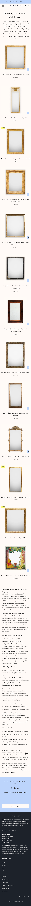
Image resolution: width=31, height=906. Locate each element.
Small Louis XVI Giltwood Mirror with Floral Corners (15, 76)
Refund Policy (5, 882)
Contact (4, 865)
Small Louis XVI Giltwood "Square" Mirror (15, 538)
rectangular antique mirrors (16, 605)
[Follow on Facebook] (19, 896)
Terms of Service (5, 888)
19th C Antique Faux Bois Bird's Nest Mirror (15, 456)
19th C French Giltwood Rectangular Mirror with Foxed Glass (15, 244)
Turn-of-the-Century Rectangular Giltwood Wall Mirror (15, 498)
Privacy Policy (5, 891)
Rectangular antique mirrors (9, 596)
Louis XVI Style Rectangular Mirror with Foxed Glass (15, 160)
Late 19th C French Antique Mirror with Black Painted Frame (15, 287)
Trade (3, 868)
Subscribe (15, 806)
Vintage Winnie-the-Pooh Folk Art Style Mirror (15, 576)
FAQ (3, 871)
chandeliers (9, 755)
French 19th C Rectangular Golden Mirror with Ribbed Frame (15, 200)
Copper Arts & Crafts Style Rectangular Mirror (15, 372)
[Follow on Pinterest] (28, 896)
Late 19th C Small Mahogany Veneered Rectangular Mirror (15, 330)
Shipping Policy (5, 879)
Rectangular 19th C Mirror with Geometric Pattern (15, 414)
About (3, 862)
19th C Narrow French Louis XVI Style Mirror (15, 118)
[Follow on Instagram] (24, 896)
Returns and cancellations (8, 885)
